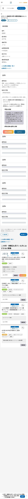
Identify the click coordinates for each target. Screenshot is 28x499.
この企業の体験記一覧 (7, 66)
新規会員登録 (8, 132)
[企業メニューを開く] (5, 253)
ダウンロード (22, 8)
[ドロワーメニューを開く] (2, 2)
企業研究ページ (5, 68)
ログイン (19, 132)
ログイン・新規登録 (23, 2)
